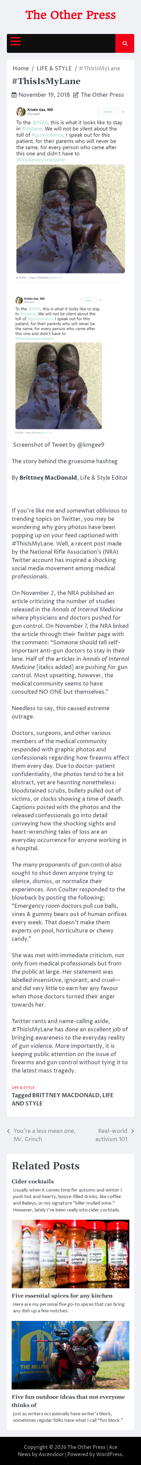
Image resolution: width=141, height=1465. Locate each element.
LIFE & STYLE (23, 1087)
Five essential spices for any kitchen (62, 1295)
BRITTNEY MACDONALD (66, 1095)
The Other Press (70, 15)
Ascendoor (51, 1454)
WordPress (109, 1454)
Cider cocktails (33, 1181)
